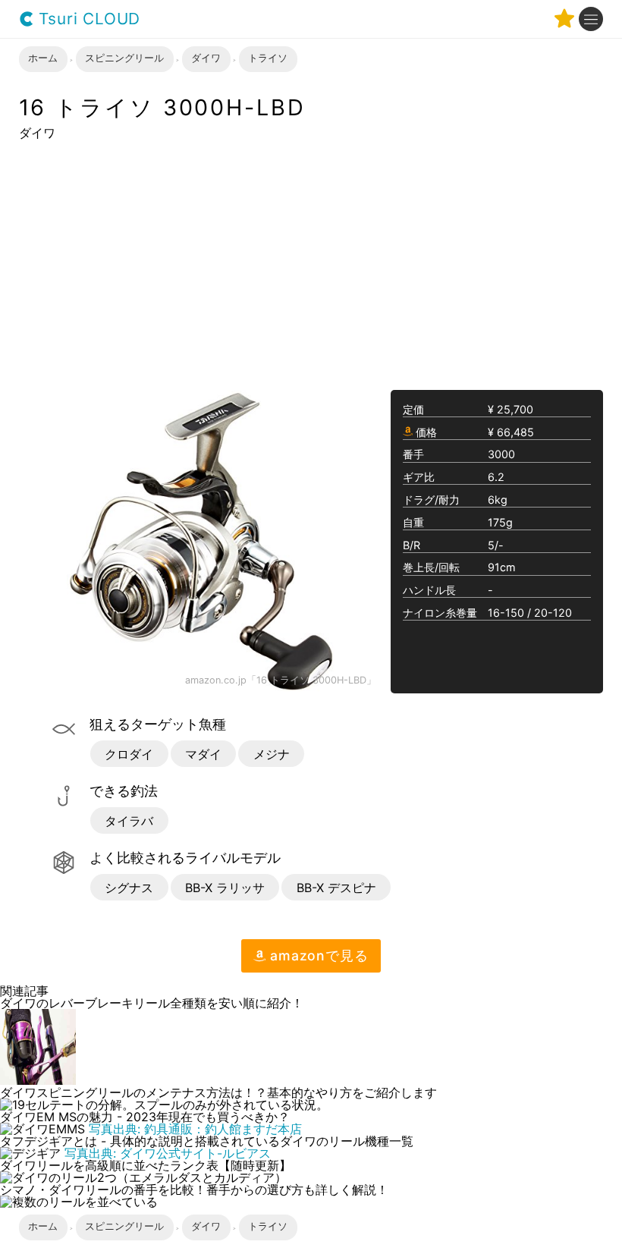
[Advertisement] (311, 264)
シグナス (129, 887)
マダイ (203, 754)
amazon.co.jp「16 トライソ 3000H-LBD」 (280, 681)
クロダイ (129, 754)
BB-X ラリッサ (225, 887)
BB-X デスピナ (336, 887)
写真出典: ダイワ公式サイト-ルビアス (167, 1153)
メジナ (271, 754)
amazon (316, 955)
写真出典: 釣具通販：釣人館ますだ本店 (195, 1128)
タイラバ (129, 820)
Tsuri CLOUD (87, 19)
